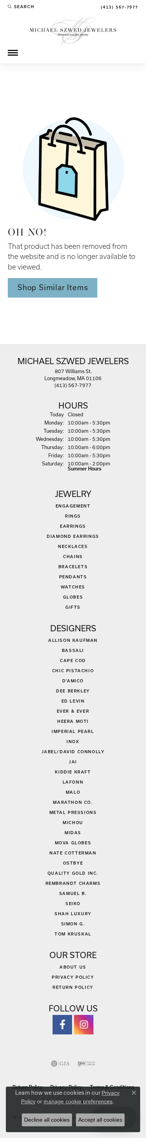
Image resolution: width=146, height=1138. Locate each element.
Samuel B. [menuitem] (73, 893)
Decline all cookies (47, 1120)
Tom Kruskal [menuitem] (73, 934)
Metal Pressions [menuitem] (73, 812)
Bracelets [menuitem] (73, 566)
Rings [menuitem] (73, 516)
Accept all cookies (100, 1120)
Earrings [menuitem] (73, 526)
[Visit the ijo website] (86, 1063)
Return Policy (73, 987)
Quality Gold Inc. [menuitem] (73, 873)
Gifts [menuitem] (73, 607)
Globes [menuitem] (73, 597)
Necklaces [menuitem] (73, 546)
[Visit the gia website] (60, 1063)
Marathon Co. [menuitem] (73, 802)
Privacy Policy (73, 977)
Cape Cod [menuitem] (73, 660)
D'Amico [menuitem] (73, 680)
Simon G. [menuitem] (73, 923)
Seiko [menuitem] (73, 903)
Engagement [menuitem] (73, 506)
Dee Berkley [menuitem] (73, 691)
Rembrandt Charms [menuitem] (73, 883)
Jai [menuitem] (73, 761)
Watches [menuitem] (73, 587)
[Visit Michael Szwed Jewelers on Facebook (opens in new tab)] (62, 1024)
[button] (21, 6)
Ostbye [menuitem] (73, 863)
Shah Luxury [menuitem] (73, 913)
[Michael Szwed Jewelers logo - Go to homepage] (73, 30)
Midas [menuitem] (73, 832)
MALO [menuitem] (73, 792)
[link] (118, 6)
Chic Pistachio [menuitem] (73, 670)
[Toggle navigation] (13, 52)
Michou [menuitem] (73, 822)
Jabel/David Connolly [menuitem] (73, 751)
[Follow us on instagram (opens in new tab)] (83, 1024)
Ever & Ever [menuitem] (73, 711)
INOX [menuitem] (73, 741)
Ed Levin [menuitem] (73, 701)
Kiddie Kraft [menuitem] (73, 772)
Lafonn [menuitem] (73, 782)
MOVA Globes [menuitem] (73, 842)
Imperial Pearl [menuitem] (73, 731)
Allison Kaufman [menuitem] (73, 640)
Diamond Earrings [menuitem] (73, 536)
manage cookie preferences (78, 1101)
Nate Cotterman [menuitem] (72, 853)
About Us (73, 967)
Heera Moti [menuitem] (73, 721)
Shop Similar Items (53, 287)
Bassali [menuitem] (73, 650)
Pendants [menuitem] (73, 576)
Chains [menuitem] (73, 556)
